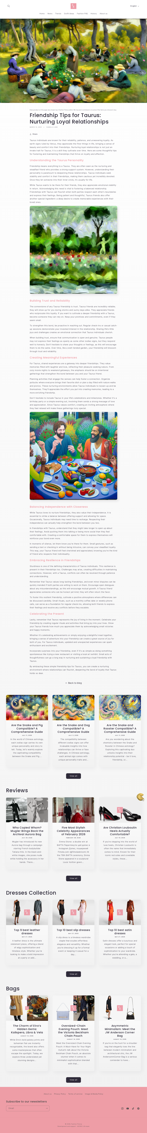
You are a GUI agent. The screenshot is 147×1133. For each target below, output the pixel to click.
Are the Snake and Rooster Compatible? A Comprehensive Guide (119, 728)
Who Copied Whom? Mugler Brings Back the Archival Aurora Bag (27, 831)
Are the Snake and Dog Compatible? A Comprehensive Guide (73, 728)
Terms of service (75, 1094)
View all (73, 776)
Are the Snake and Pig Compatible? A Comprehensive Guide (27, 728)
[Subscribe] (46, 1108)
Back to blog (75, 683)
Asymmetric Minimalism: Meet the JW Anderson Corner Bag (120, 1030)
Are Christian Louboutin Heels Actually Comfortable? (120, 831)
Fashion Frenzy (76, 1124)
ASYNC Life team (83, 1126)
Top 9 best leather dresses (27, 931)
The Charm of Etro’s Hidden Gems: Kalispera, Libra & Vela (27, 1029)
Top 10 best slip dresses (73, 930)
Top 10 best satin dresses (120, 931)
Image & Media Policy (94, 1094)
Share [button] (35, 134)
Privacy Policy (60, 1094)
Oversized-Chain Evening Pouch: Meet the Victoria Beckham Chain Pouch (73, 1030)
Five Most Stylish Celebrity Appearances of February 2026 (73, 831)
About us (48, 1094)
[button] (8, 6)
